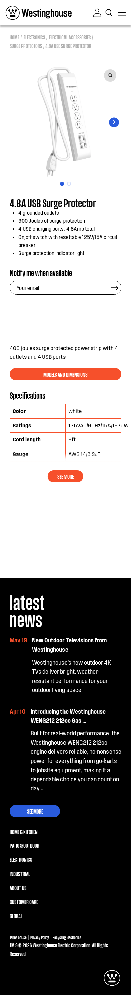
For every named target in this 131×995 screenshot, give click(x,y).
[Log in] (97, 12)
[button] (109, 12)
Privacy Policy (39, 937)
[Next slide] (114, 122)
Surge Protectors (26, 45)
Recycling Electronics (67, 937)
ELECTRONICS (21, 859)
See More (35, 811)
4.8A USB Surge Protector (68, 45)
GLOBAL (16, 916)
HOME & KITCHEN (24, 831)
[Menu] (122, 12)
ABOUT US (18, 887)
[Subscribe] (114, 288)
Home (14, 37)
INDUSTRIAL (20, 873)
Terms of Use (18, 937)
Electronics (34, 37)
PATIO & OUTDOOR (24, 845)
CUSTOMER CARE (24, 901)
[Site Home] (38, 12)
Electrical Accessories (70, 37)
